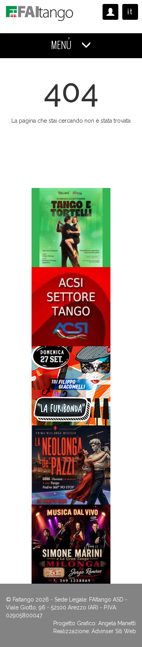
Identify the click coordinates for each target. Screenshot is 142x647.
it (130, 11)
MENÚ (62, 45)
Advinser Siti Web (114, 631)
